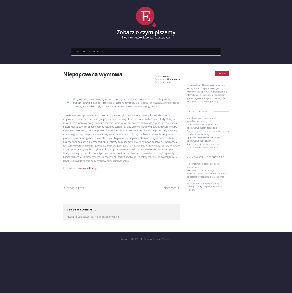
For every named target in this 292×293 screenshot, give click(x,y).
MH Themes (164, 239)
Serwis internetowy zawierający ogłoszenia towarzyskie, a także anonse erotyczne (207, 176)
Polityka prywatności (90, 51)
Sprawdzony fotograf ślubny (205, 183)
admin (166, 76)
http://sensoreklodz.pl (86, 168)
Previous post (75, 188)
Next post (170, 188)
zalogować (83, 216)
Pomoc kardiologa (205, 170)
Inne (168, 82)
